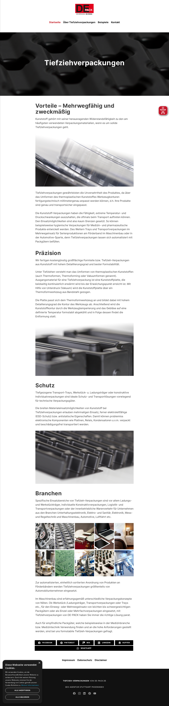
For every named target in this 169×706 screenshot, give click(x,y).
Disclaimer (101, 660)
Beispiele (103, 22)
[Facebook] (74, 693)
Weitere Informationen (30, 685)
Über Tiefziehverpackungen (79, 22)
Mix (88, 643)
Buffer (126, 643)
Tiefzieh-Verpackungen (76, 681)
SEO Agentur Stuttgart (78, 687)
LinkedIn (106, 643)
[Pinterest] (90, 693)
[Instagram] (79, 693)
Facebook (47, 643)
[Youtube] (94, 693)
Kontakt (115, 22)
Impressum (68, 660)
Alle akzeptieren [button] (22, 690)
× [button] (39, 663)
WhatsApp (85, 648)
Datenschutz (84, 660)
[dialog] (22, 681)
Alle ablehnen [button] (22, 697)
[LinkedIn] (84, 693)
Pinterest (69, 643)
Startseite (55, 22)
